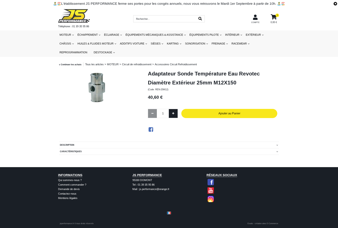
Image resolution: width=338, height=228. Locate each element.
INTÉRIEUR (232, 34)
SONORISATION (195, 43)
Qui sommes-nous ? (70, 180)
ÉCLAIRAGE (111, 34)
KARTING (173, 43)
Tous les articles (94, 64)
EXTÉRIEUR (253, 34)
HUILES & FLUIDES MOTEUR (95, 43)
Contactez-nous (67, 193)
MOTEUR (65, 34)
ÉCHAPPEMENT (87, 34)
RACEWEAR (239, 43)
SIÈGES (156, 43)
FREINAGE (218, 43)
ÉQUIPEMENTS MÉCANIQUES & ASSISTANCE (154, 34)
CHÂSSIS (65, 43)
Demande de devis (69, 189)
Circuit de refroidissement (136, 64)
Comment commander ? (72, 184)
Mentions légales (67, 198)
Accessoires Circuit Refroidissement (176, 64)
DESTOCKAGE (103, 52)
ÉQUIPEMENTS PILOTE (204, 34)
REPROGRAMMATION (73, 52)
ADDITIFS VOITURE (132, 43)
